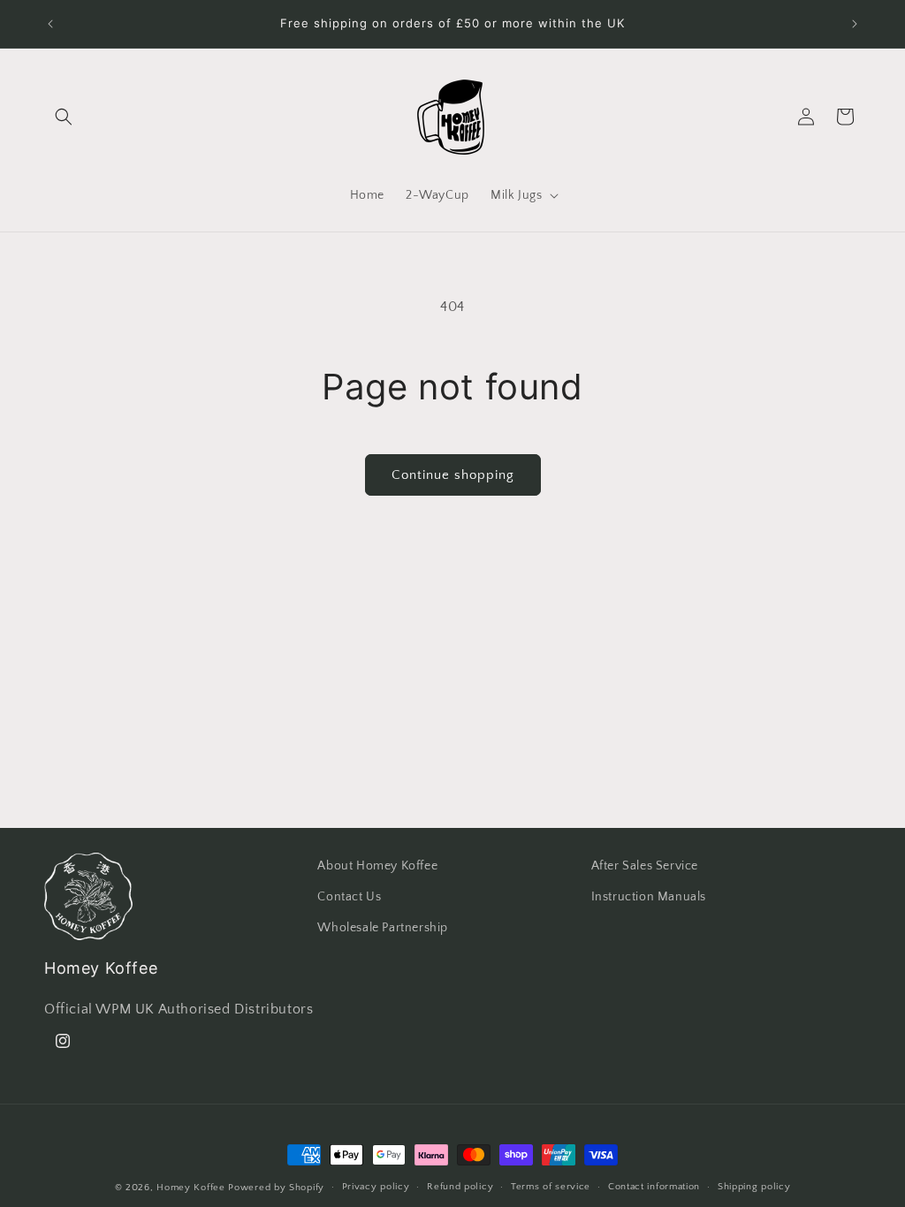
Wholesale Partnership (382, 928)
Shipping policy (754, 1186)
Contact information (654, 1186)
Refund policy (460, 1186)
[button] (63, 116)
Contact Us (349, 897)
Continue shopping (453, 474)
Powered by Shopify (276, 1187)
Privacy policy (376, 1186)
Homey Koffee (190, 1187)
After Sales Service (644, 866)
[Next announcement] (854, 24)
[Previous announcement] (50, 24)
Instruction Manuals (648, 897)
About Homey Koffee (377, 866)
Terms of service (550, 1186)
